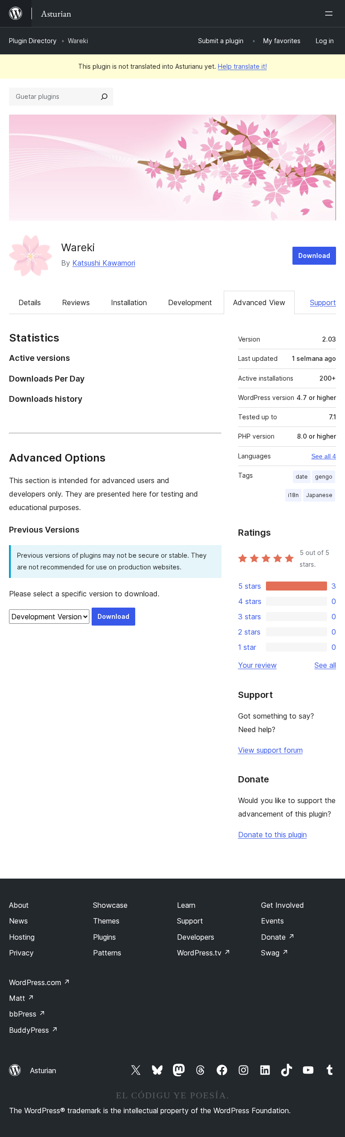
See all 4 (323, 456)
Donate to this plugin (272, 834)
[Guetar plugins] (104, 97)
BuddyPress (33, 1030)
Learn (186, 905)
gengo (323, 476)
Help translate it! (242, 66)
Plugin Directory (33, 40)
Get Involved (282, 905)
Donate (278, 937)
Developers (195, 937)
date (302, 476)
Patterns (107, 952)
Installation (129, 302)
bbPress (27, 1013)
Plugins (104, 937)
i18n (293, 495)
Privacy (21, 952)
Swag (274, 952)
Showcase (110, 905)
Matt (21, 998)
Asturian (43, 1070)
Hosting (22, 937)
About (19, 905)
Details (29, 302)
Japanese (319, 495)
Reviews (76, 302)
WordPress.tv (203, 952)
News (18, 920)
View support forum (270, 750)
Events (272, 920)
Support (323, 302)
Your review (257, 665)
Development (190, 302)
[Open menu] (330, 13)
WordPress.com (39, 982)
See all (325, 665)
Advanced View (259, 302)
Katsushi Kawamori (103, 262)
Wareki (78, 247)
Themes (106, 920)
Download (314, 255)
